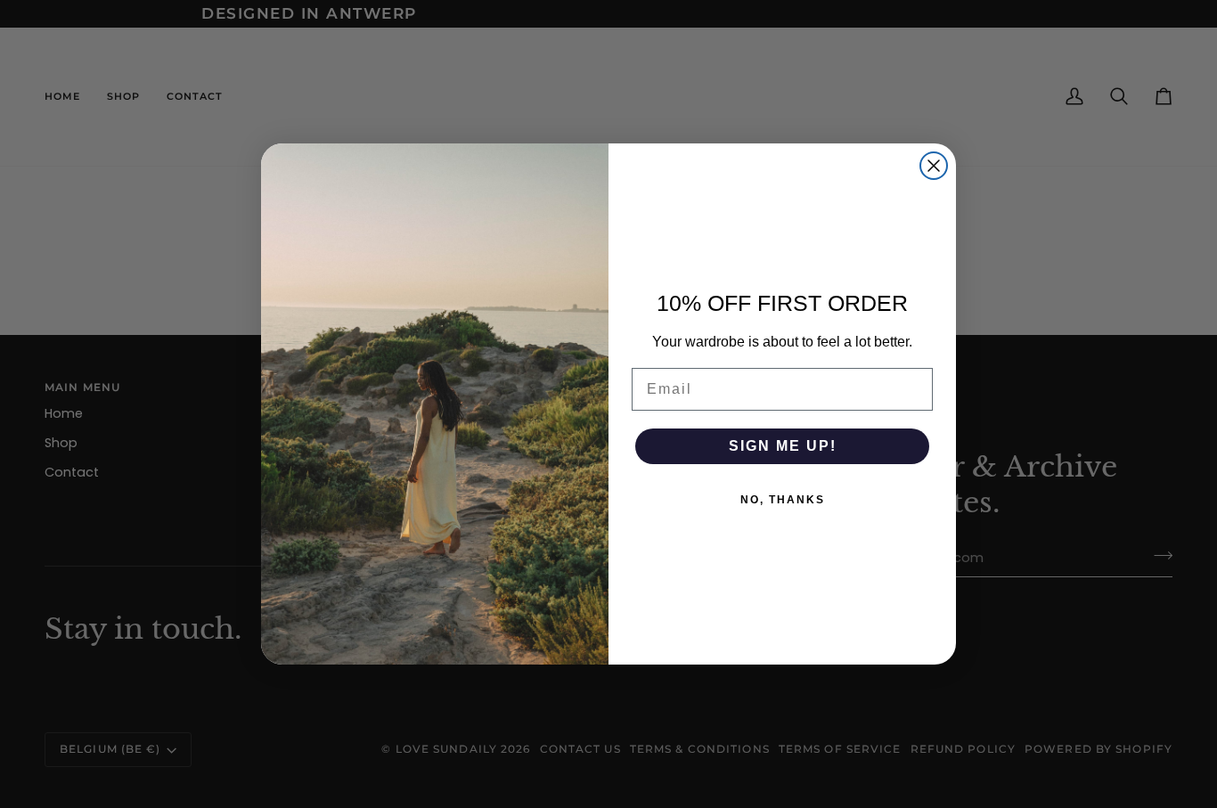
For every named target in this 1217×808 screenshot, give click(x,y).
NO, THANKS (782, 500)
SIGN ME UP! (783, 445)
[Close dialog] (933, 165)
